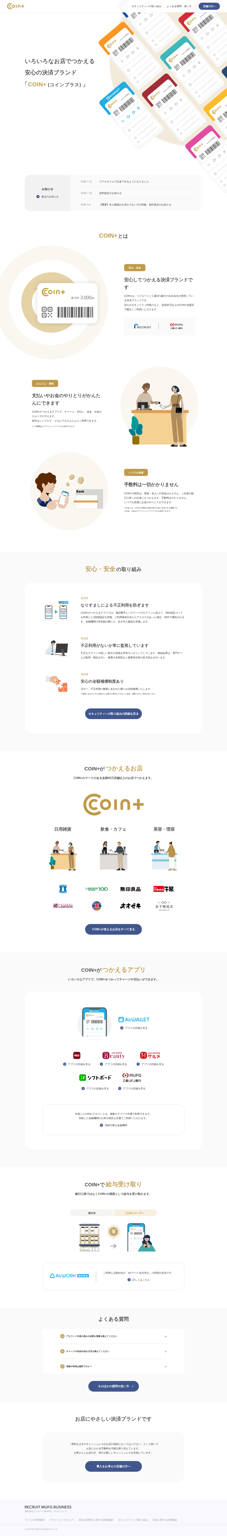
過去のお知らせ (50, 196)
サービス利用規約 (35, 1519)
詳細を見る (136, 1027)
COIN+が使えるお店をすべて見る (113, 929)
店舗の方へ (209, 6)
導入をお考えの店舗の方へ (113, 1466)
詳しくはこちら (141, 1279)
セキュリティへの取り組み (146, 6)
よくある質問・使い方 (179, 6)
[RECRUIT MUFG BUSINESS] (48, 1506)
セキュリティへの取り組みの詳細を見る (113, 713)
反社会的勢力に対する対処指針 (96, 1519)
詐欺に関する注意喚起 (165, 1519)
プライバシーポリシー (61, 1519)
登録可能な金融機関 (116, 1125)
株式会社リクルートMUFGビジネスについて (46, 1511)
